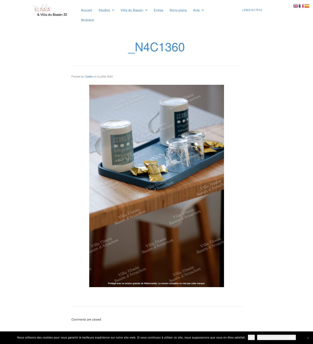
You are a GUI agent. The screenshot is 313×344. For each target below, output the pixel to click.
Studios (104, 10)
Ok (251, 337)
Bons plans (178, 10)
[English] (296, 5)
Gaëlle (89, 76)
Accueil (86, 10)
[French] (301, 5)
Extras (158, 10)
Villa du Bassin (132, 10)
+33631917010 (252, 10)
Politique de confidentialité (276, 337)
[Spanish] (307, 5)
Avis (196, 10)
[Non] (308, 338)
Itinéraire (87, 19)
